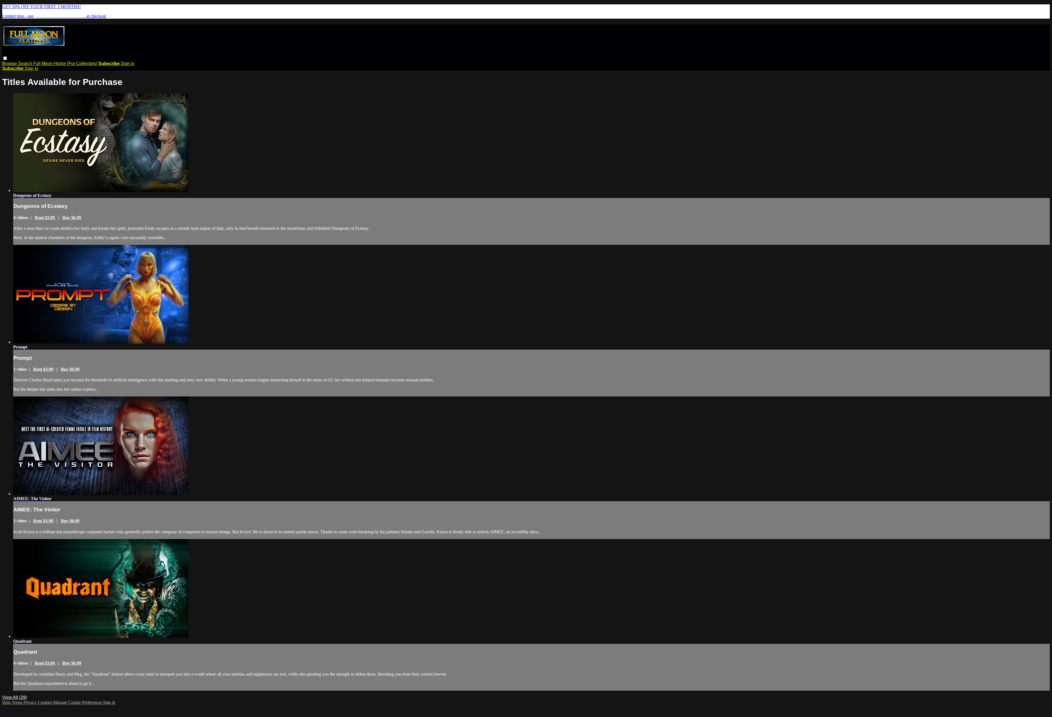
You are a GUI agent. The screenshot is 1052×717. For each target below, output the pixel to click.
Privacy (31, 702)
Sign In (31, 68)
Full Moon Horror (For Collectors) (65, 63)
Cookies (45, 702)
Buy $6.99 (71, 217)
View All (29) (14, 697)
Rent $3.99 (45, 217)
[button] (5, 58)
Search (25, 63)
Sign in (128, 63)
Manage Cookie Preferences (78, 702)
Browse (10, 63)
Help (7, 702)
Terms (18, 702)
